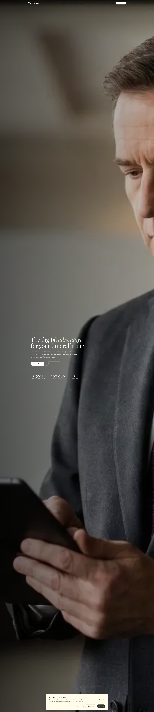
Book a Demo (121, 3)
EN (107, 3)
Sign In (113, 3)
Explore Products (53, 364)
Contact (81, 3)
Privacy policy (79, 701)
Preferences (80, 706)
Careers (75, 3)
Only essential (90, 706)
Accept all (101, 706)
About (69, 3)
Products (63, 3)
